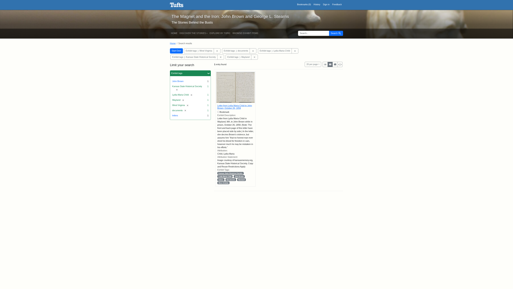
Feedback (337, 4)
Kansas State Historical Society (230, 173)
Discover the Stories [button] (193, 33)
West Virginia (223, 183)
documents (230, 180)
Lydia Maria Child (225, 176)
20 (312, 64)
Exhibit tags (176, 73)
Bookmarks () (304, 4)
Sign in (326, 4)
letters (175, 115)
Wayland (241, 180)
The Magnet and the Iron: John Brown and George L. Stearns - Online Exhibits (176, 4)
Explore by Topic (220, 33)
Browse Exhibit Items (245, 33)
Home (174, 33)
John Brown (178, 81)
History (317, 4)
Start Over (176, 51)
